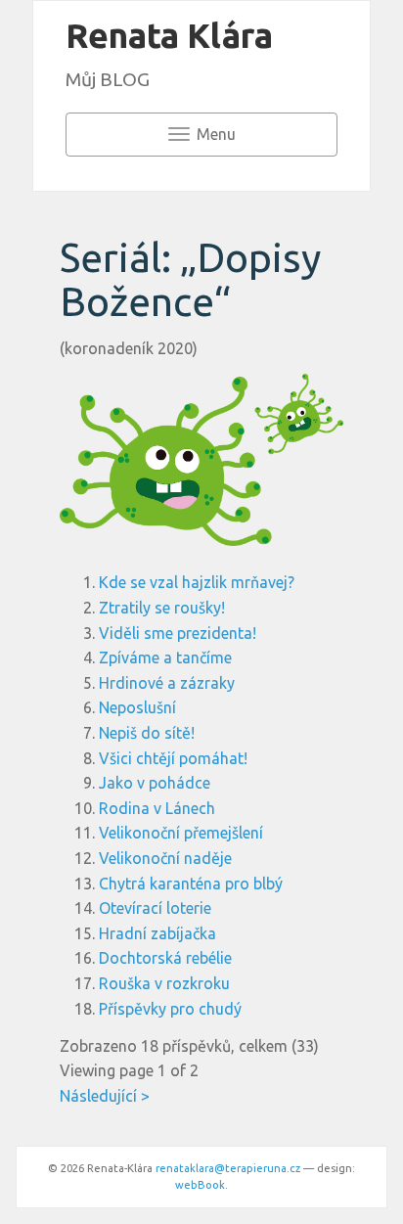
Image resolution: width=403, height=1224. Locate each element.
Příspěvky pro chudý (170, 1009)
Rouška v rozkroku (164, 983)
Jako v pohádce (154, 783)
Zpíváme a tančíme (165, 657)
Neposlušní (137, 707)
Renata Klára (169, 35)
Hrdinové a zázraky (167, 683)
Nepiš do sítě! (147, 733)
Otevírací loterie (155, 908)
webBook (200, 1185)
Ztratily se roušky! (162, 607)
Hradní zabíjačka (157, 933)
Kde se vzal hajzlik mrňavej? (196, 582)
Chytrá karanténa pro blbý (191, 883)
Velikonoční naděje (165, 858)
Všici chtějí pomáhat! (173, 758)
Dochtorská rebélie (165, 958)
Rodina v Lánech (157, 808)
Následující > (105, 1096)
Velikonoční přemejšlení (181, 832)
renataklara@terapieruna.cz (228, 1168)
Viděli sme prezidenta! (177, 633)
